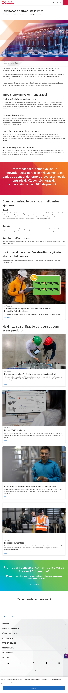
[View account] (61, 2)
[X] (34, 663)
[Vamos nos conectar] (66, 656)
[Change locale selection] (57, 2)
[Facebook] (21, 663)
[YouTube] (46, 663)
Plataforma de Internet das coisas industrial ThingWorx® (19, 447)
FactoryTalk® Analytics (9, 391)
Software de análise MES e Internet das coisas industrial (19, 335)
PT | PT (34, 667)
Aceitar (34, 688)
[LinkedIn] (8, 663)
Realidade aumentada (9, 503)
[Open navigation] (65, 2)
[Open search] (54, 2)
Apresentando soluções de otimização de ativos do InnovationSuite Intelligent (26, 269)
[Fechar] (65, 680)
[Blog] (59, 663)
